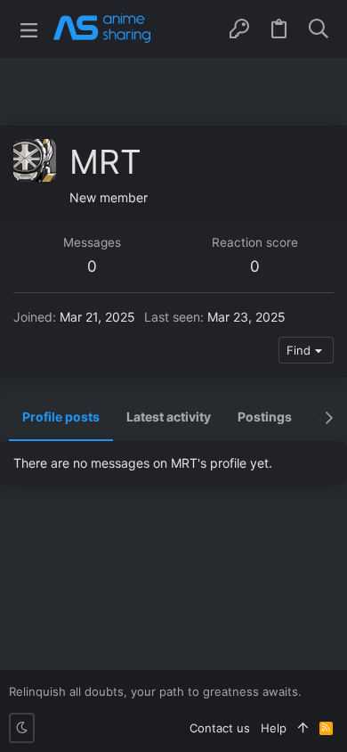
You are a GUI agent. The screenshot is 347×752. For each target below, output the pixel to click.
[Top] (303, 728)
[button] (29, 29)
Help (273, 728)
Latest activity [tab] (168, 416)
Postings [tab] (265, 416)
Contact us (220, 728)
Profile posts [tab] (61, 416)
